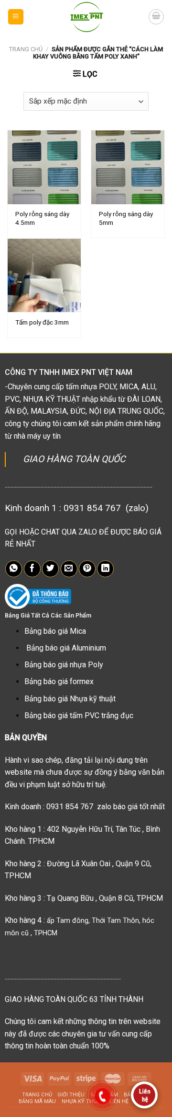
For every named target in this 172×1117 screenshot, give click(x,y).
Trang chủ (26, 49)
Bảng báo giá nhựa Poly (63, 664)
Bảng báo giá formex (59, 681)
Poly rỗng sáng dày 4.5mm (42, 218)
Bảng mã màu (37, 1101)
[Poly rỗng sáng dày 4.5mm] (44, 167)
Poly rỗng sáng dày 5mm (126, 218)
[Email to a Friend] (69, 569)
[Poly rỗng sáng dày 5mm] (127, 167)
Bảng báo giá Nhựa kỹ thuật (70, 698)
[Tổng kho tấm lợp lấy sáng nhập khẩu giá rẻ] (86, 17)
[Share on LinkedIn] (105, 569)
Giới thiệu (71, 1095)
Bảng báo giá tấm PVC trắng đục (78, 715)
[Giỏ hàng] (156, 16)
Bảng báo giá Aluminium (66, 647)
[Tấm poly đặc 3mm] (44, 275)
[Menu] (16, 17)
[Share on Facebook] (32, 569)
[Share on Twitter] (50, 569)
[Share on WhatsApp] (13, 569)
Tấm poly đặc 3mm (42, 322)
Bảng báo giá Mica (55, 631)
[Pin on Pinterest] (87, 569)
